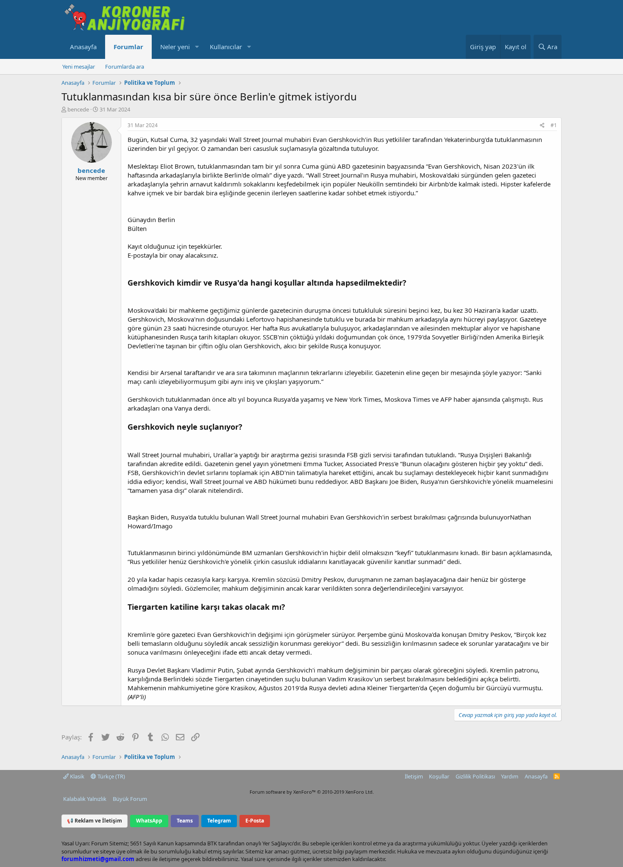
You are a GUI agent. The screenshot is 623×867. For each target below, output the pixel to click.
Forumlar (128, 46)
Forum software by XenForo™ (312, 792)
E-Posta (254, 820)
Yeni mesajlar (78, 66)
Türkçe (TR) (110, 776)
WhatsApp (149, 820)
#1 (554, 125)
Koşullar (439, 776)
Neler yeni (175, 46)
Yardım (509, 776)
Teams (185, 820)
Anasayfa (83, 46)
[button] (196, 47)
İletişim (414, 776)
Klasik (76, 776)
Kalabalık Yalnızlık (84, 799)
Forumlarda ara (124, 66)
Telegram (219, 820)
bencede (78, 109)
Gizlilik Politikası (475, 776)
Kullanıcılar (226, 46)
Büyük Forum (130, 799)
